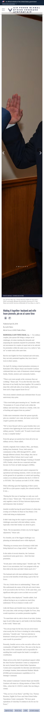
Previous (4, 152)
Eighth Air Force (8, 710)
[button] (9, 4)
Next (40, 152)
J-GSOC (25, 710)
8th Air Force (18, 710)
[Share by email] (9, 318)
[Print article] (5, 318)
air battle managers (34, 710)
